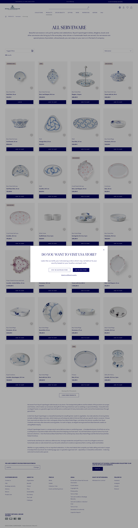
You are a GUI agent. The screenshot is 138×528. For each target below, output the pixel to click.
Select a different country (69, 275)
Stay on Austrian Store (59, 270)
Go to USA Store (81, 270)
